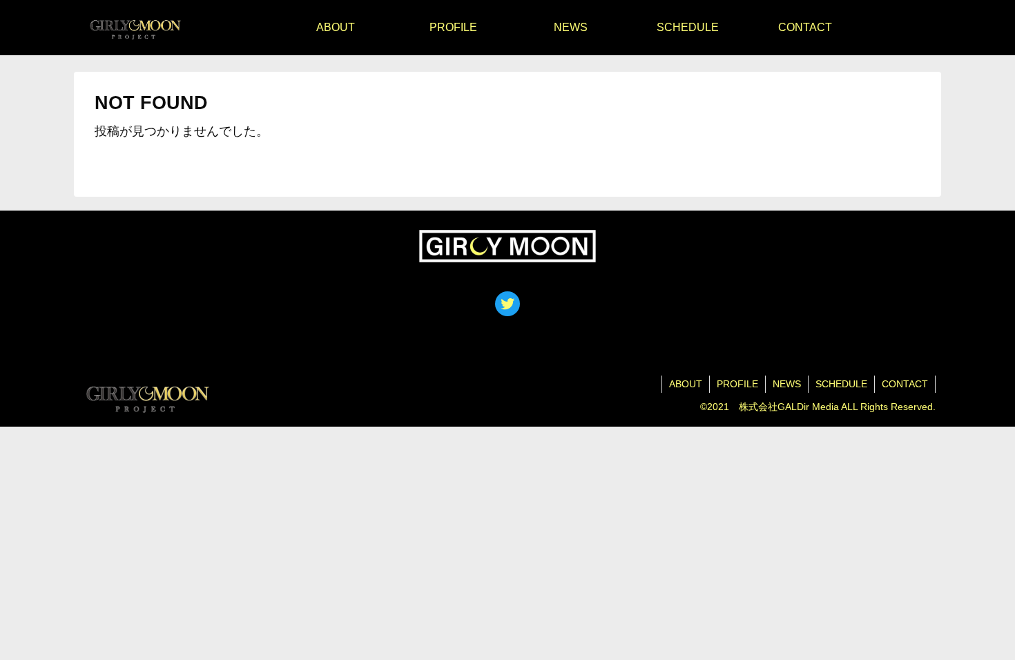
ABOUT (685, 383)
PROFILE (737, 383)
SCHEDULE (841, 383)
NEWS (787, 383)
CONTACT (905, 383)
